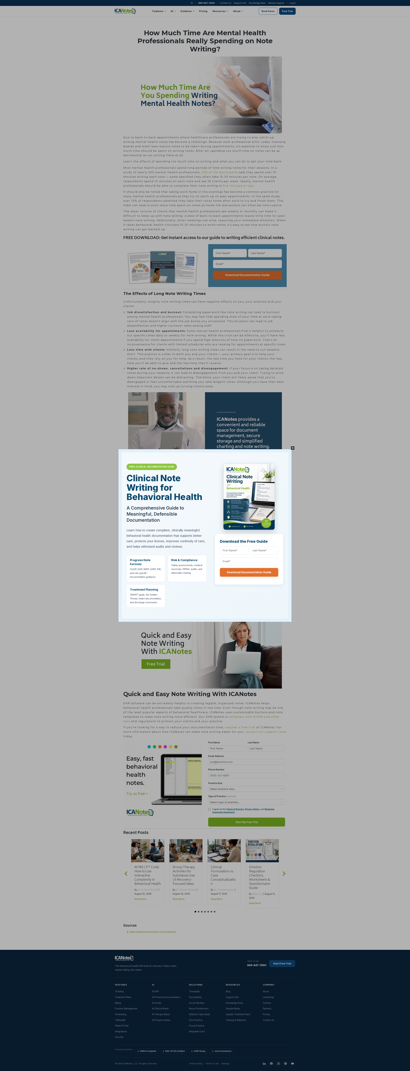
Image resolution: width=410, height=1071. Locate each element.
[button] (293, 448)
